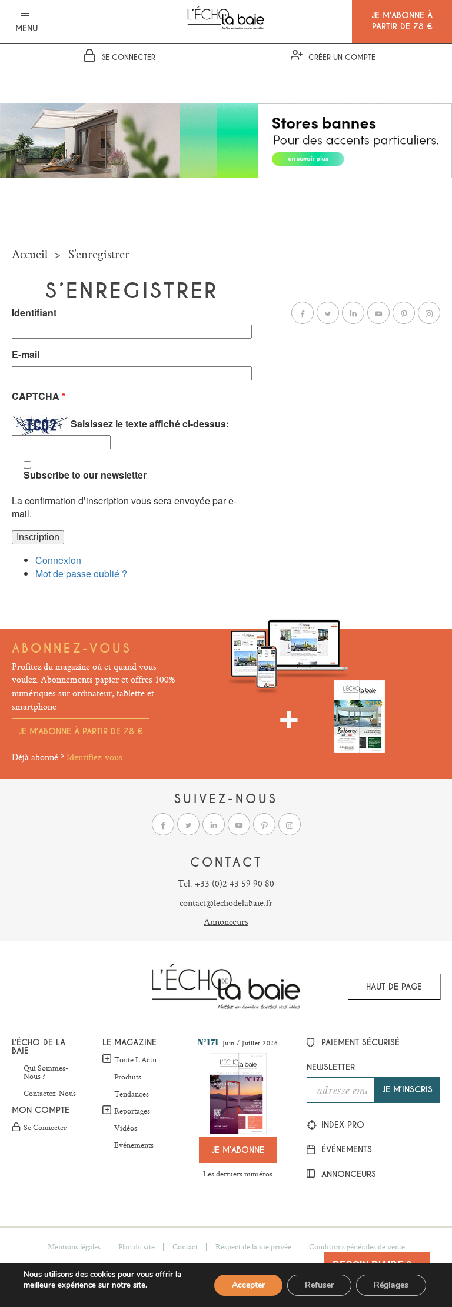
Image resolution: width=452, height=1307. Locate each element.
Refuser (319, 1285)
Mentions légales (74, 1246)
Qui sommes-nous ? (46, 1072)
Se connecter (45, 1127)
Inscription (37, 537)
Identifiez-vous (94, 757)
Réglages (391, 1285)
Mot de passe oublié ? (81, 573)
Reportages (132, 1111)
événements (345, 1149)
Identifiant (34, 312)
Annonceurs (226, 921)
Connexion (58, 560)
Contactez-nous (50, 1093)
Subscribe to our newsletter (85, 475)
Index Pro (341, 1125)
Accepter (248, 1285)
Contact (185, 1246)
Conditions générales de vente (357, 1246)
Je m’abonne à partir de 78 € (80, 731)
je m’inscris (407, 1089)
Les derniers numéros (237, 1173)
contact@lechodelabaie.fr (226, 903)
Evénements (134, 1145)
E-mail (25, 354)
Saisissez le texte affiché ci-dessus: (150, 423)
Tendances (131, 1094)
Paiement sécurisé (359, 1042)
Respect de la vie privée (253, 1246)
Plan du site (136, 1246)
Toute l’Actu (135, 1059)
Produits (127, 1077)
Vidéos (125, 1128)
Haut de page (394, 986)
